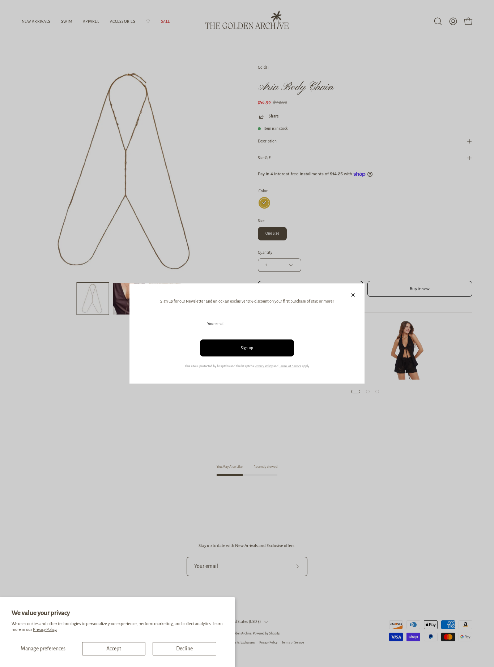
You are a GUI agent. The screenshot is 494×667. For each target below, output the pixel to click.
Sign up (247, 348)
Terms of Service (290, 366)
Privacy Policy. (45, 629)
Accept (113, 648)
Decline (184, 648)
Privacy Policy (264, 366)
